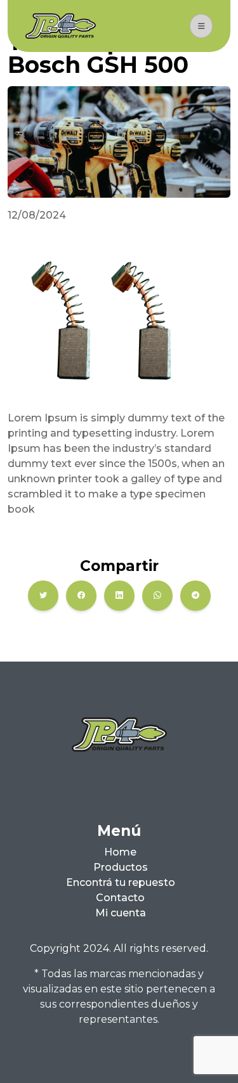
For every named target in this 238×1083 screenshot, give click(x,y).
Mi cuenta (120, 913)
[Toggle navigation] (201, 26)
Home (120, 852)
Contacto (120, 898)
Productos (120, 867)
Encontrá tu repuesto (120, 882)
